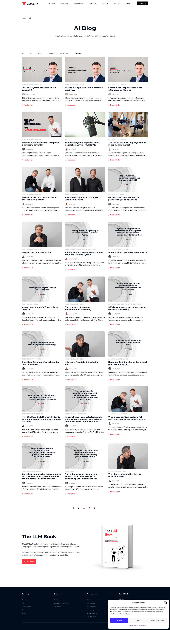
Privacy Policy (142, 626)
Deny (138, 620)
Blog (23, 603)
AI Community (92, 613)
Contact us (142, 3)
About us (105, 3)
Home (24, 18)
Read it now (29, 561)
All (23, 53)
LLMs (39, 53)
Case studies (92, 3)
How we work (78, 3)
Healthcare (58, 600)
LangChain (50, 53)
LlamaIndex (64, 53)
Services (51, 3)
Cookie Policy (133, 626)
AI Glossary (90, 610)
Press (23, 613)
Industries (63, 3)
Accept (119, 620)
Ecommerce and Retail (62, 603)
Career (128, 3)
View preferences (157, 620)
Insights (116, 3)
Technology (58, 606)
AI (31, 53)
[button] (165, 603)
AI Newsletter (91, 606)
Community (78, 53)
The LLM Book (91, 616)
